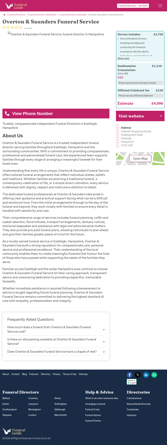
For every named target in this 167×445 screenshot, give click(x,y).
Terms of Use (69, 374)
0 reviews (28, 28)
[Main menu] (160, 5)
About (5, 374)
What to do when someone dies (101, 398)
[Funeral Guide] (5, 14)
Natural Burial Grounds (139, 404)
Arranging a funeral (95, 404)
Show (123, 58)
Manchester (60, 415)
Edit (120, 77)
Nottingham (60, 404)
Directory (45, 374)
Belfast (6, 398)
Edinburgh (59, 409)
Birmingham (34, 409)
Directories (138, 392)
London (32, 415)
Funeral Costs (92, 409)
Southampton (9, 409)
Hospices (131, 415)
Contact (15, 374)
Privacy (56, 374)
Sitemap (83, 374)
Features (33, 374)
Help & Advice (99, 392)
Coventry (33, 398)
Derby (57, 398)
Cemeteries (133, 409)
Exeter (5, 404)
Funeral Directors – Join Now (133, 5)
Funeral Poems (93, 420)
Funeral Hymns (93, 415)
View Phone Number (32, 113)
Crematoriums (134, 398)
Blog (24, 374)
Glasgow (7, 415)
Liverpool (33, 404)
